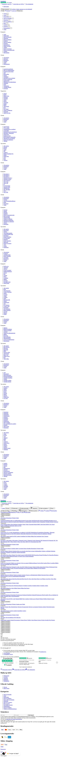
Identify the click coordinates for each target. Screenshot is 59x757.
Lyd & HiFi (6, 130)
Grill (4, 372)
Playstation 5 (6, 174)
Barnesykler (6, 74)
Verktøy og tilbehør (7, 219)
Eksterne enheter (7, 473)
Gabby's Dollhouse (7, 110)
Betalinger (5, 679)
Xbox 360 (5, 183)
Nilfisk (5, 389)
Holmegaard (6, 302)
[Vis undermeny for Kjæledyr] (9, 26)
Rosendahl (5, 307)
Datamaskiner (6, 44)
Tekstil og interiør (7, 330)
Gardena (5, 388)
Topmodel (5, 102)
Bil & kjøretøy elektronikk (9, 137)
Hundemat (5, 412)
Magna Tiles (6, 96)
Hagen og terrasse (7, 48)
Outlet (4, 62)
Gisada (5, 246)
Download (5, 203)
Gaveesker (5, 257)
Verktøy (5, 47)
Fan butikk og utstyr (8, 705)
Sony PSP (5, 192)
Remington (5, 247)
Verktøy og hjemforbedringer (10, 708)
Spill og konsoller (7, 37)
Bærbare (5, 464)
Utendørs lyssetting (7, 377)
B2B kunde (6, 6)
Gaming (5, 463)
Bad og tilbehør (7, 337)
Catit (4, 436)
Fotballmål (5, 76)
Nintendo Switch (7, 179)
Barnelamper (6, 341)
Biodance (5, 239)
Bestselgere (6, 60)
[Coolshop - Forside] (21, 9)
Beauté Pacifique (7, 237)
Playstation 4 (6, 175)
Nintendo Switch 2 (7, 178)
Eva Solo (5, 398)
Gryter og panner (7, 270)
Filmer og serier (7, 46)
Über (4, 440)
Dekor (4, 276)
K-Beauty (5, 253)
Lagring (5, 275)
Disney (5, 101)
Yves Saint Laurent (7, 233)
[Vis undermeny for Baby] (7, 23)
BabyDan (5, 348)
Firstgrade (5, 111)
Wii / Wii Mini (6, 189)
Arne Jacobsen (6, 309)
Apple (4, 149)
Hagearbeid (6, 374)
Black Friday (6, 688)
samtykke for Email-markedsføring (14, 719)
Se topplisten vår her (8, 654)
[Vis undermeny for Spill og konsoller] (13, 18)
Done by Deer (6, 352)
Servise (5, 272)
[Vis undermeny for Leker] (7, 15)
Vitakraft (5, 437)
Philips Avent (6, 356)
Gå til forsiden (6, 653)
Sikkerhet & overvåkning (9, 138)
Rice (4, 357)
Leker (4, 34)
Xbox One (5, 181)
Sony (4, 157)
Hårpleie (5, 212)
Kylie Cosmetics (7, 240)
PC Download (6, 185)
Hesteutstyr (6, 427)
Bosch (4, 391)
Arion (4, 434)
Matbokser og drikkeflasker (9, 82)
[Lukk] (2, 506)
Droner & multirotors (8, 139)
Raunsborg (5, 235)
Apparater (5, 267)
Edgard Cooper (6, 448)
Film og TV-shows (7, 702)
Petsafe (5, 444)
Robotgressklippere (7, 376)
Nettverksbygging (7, 475)
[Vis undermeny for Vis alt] (8, 13)
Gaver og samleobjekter (8, 339)
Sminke (5, 211)
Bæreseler (5, 335)
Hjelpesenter (6, 675)
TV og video (6, 128)
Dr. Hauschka (6, 238)
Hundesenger (6, 416)
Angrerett (5, 678)
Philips (5, 155)
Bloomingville (6, 299)
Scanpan (5, 294)
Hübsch (5, 312)
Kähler (5, 314)
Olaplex (5, 231)
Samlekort (5, 83)
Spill (4, 73)
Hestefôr (5, 425)
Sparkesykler (6, 80)
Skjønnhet (5, 38)
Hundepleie (6, 414)
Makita (5, 394)
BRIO (4, 105)
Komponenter (6, 471)
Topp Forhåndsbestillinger (9, 201)
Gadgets (5, 51)
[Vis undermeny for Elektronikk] (10, 17)
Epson (4, 482)
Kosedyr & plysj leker (8, 71)
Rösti (4, 289)
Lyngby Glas (6, 306)
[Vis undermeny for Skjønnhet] (9, 20)
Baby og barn (6, 703)
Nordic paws (6, 443)
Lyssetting (5, 278)
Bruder (5, 103)
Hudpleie (5, 213)
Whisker (5, 445)
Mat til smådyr (6, 422)
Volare (4, 100)
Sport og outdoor (7, 42)
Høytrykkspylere (7, 375)
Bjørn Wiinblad (6, 310)
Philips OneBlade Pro (8, 153)
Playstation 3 (6, 176)
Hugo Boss (6, 230)
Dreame (5, 147)
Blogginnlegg (6, 64)
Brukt (4, 202)
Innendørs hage (6, 282)
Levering (5, 677)
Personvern (3, 749)
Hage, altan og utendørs (8, 699)
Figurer (5, 75)
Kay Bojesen (6, 305)
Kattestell (5, 420)
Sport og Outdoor (7, 707)
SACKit (5, 311)
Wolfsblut (5, 449)
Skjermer (5, 469)
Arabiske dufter (7, 254)
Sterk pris (5, 59)
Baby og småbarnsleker (8, 70)
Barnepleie (5, 224)
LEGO (5, 93)
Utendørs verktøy (7, 380)
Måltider (5, 328)
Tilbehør (5, 141)
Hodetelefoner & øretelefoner (10, 132)
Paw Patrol (5, 109)
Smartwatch (6, 134)
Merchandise (6, 52)
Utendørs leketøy (7, 87)
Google (5, 483)
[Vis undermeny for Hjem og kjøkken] (13, 21)
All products (6, 57)
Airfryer (5, 269)
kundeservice (43, 651)
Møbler (5, 279)
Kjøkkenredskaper (7, 271)
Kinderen (5, 41)
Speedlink (5, 486)
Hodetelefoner (6, 468)
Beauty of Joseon (7, 243)
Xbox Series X (6, 180)
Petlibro (5, 447)
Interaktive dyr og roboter (9, 78)
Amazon (5, 160)
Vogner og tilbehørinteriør (9, 333)
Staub (4, 298)
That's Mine (6, 358)
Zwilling (5, 297)
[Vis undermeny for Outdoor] (9, 25)
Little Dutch (6, 106)
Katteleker (5, 418)
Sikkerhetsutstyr (7, 338)
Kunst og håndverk (7, 79)
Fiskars (5, 301)
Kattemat (5, 417)
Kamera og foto (7, 135)
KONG (5, 435)
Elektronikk (6, 35)
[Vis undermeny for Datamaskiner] (11, 28)
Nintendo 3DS (6, 187)
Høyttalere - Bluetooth (8, 133)
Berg (4, 107)
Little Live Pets (6, 113)
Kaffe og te (6, 266)
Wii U (4, 191)
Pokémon (5, 97)
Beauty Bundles (7, 256)
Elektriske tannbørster (8, 220)
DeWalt (5, 393)
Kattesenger (6, 421)
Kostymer (5, 88)
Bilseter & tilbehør (7, 329)
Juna (4, 303)
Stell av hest (6, 426)
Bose (4, 159)
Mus (4, 467)
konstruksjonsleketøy (8, 69)
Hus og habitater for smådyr (9, 423)
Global (5, 296)
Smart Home (6, 126)
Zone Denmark (6, 290)
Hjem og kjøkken (7, 39)
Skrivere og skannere (8, 472)
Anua (4, 244)
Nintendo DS (6, 188)
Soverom (5, 280)
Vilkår (2, 746)
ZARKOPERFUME (8, 234)
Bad (4, 274)
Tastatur (5, 466)
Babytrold (5, 349)
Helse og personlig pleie (8, 50)
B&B (4, 439)
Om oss (5, 687)
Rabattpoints (6, 681)
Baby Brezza (6, 347)
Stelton (5, 293)
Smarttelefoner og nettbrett (9, 129)
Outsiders (5, 98)
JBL (4, 151)
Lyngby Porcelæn (7, 292)
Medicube (5, 242)
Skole (4, 84)
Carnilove (5, 441)
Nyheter (5, 61)
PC (4, 184)
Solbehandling (6, 217)
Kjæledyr (5, 43)
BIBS (4, 351)
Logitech (5, 152)
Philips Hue (6, 156)
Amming (5, 331)
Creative (5, 487)
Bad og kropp (6, 216)
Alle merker (6, 146)
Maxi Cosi (5, 355)
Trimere (5, 223)
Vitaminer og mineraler (8, 221)
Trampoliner (6, 86)
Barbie (4, 94)
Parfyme (5, 210)
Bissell (4, 148)
